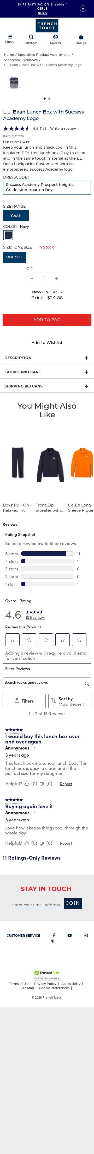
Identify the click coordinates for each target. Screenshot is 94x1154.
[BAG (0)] (81, 36)
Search (31, 42)
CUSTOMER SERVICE (23, 935)
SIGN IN (55, 42)
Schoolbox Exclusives (21, 60)
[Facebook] (54, 936)
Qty (30, 268)
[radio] (47, 187)
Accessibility (71, 983)
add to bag (47, 320)
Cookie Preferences (54, 988)
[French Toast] (47, 25)
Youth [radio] (15, 216)
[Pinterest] (52, 942)
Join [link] (73, 903)
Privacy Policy (45, 983)
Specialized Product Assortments (44, 54)
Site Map (27, 988)
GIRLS (42, 8)
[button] (55, 40)
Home (9, 54)
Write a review (63, 128)
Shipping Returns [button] (23, 386)
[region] (47, 84)
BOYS (42, 12)
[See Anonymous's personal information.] (34, 748)
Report (66, 783)
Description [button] (17, 358)
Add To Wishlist (47, 343)
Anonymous (17, 747)
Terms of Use (19, 983)
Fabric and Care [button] (22, 372)
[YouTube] (70, 936)
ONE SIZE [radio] (14, 257)
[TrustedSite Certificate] (47, 975)
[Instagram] (86, 936)
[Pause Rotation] (83, 9)
